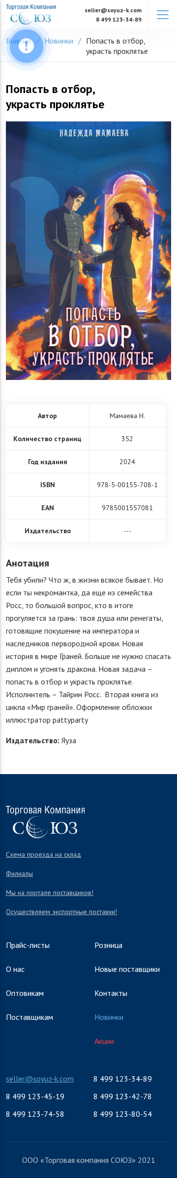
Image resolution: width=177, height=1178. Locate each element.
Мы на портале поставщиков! (49, 892)
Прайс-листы (28, 945)
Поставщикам (29, 1017)
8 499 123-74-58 (35, 1114)
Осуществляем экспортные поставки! (61, 911)
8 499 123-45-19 (35, 1096)
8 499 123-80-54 (122, 1114)
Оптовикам (25, 993)
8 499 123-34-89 (119, 19)
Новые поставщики (127, 969)
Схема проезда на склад (43, 854)
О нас (15, 969)
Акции (104, 1041)
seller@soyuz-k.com (113, 10)
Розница (108, 945)
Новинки (108, 1017)
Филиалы (19, 873)
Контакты (110, 993)
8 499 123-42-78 (122, 1096)
